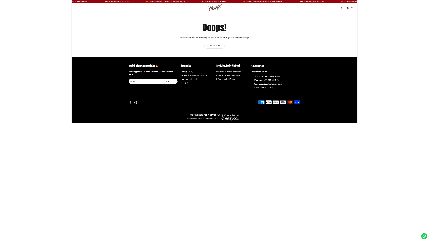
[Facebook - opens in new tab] (130, 102)
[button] (76, 8)
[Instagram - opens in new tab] (135, 102)
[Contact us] (424, 236)
